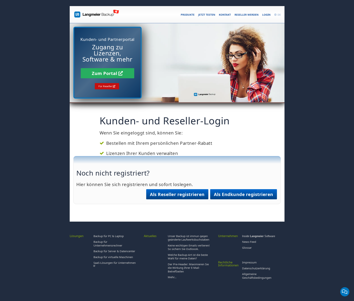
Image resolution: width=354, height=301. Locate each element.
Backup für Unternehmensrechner (107, 243)
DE (279, 14)
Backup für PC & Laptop (108, 236)
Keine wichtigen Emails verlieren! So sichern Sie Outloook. (189, 247)
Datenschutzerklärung (256, 268)
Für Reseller (105, 86)
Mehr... (172, 277)
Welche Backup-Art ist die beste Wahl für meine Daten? (188, 256)
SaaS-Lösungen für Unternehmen (114, 263)
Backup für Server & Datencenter (114, 251)
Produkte (188, 14)
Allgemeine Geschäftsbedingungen (256, 275)
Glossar (247, 247)
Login (266, 14)
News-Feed (249, 242)
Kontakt (225, 14)
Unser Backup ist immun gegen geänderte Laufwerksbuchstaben (188, 238)
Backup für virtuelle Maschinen (113, 257)
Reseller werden (246, 14)
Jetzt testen (206, 14)
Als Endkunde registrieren (243, 194)
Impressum (249, 262)
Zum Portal (105, 73)
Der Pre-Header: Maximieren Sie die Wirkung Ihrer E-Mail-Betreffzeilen (188, 267)
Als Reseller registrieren (177, 194)
